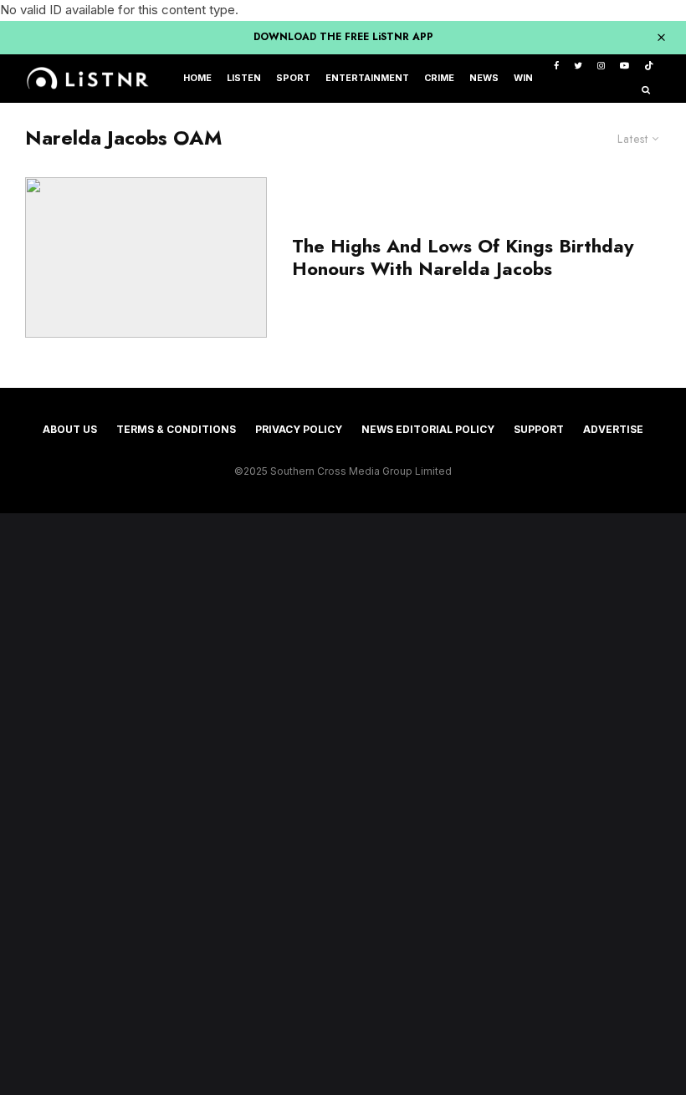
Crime (439, 78)
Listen (244, 78)
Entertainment (367, 78)
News (484, 78)
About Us (70, 429)
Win (523, 78)
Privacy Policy (298, 429)
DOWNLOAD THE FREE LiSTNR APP (343, 36)
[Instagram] (601, 66)
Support (539, 429)
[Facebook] (556, 66)
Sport (293, 78)
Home (197, 78)
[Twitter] (578, 66)
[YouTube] (624, 66)
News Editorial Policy (427, 429)
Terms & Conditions (176, 429)
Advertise (613, 429)
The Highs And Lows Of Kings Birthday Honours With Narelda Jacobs (462, 257)
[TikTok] (648, 66)
